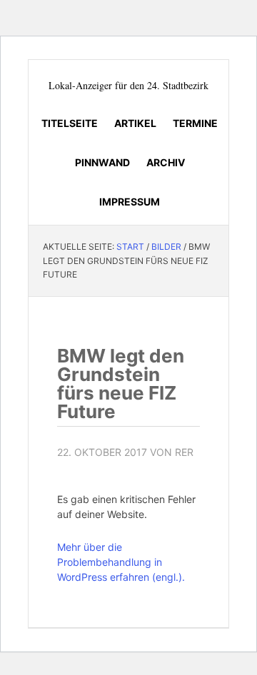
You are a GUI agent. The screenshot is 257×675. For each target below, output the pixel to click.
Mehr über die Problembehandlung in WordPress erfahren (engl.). (121, 562)
